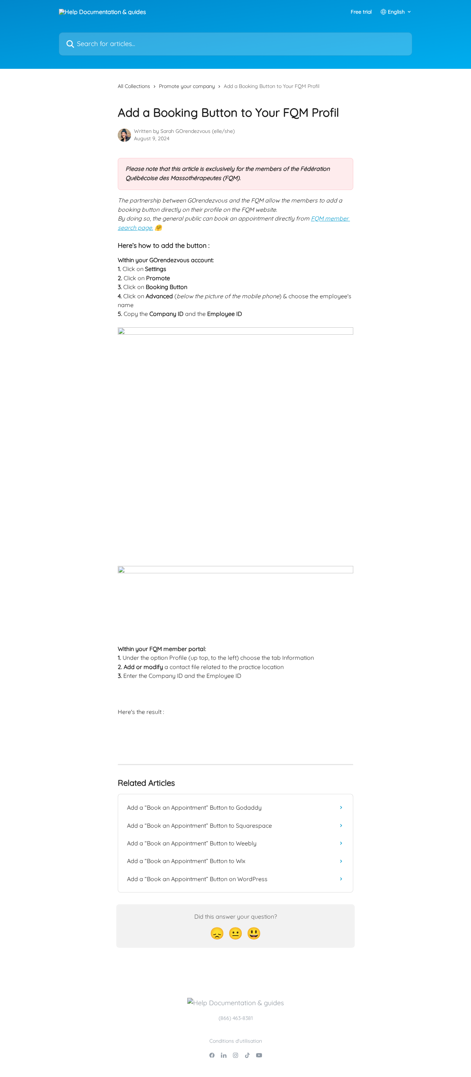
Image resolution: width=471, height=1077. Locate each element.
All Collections (134, 86)
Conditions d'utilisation (235, 1041)
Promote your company (187, 86)
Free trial (361, 11)
